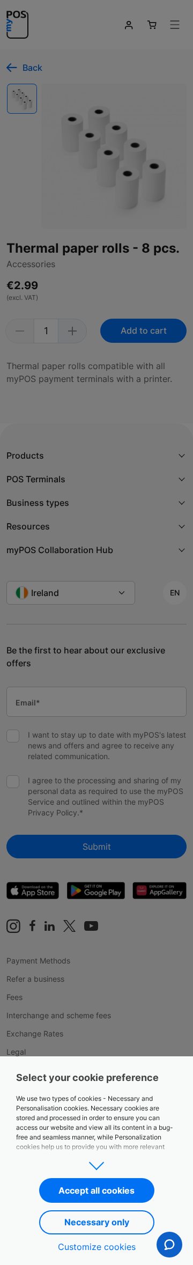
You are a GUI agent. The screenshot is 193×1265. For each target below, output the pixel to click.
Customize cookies (97, 1247)
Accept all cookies (96, 1190)
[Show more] (96, 1162)
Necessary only (96, 1222)
